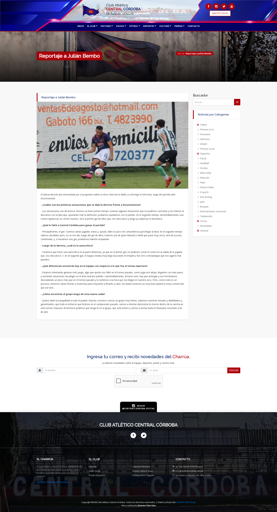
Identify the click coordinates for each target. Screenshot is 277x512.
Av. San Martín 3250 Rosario (189, 466)
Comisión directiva (141, 466)
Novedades (206, 225)
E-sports (204, 192)
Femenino (205, 134)
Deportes (205, 153)
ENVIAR (233, 370)
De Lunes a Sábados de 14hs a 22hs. (194, 475)
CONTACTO (194, 26)
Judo (202, 201)
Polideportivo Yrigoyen (143, 475)
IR (237, 102)
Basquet (204, 206)
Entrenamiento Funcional (213, 211)
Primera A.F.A (207, 129)
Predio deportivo (97, 475)
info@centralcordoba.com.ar (189, 470)
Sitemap (41, 482)
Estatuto (93, 466)
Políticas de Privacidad (58, 482)
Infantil (203, 143)
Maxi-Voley (205, 172)
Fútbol (203, 124)
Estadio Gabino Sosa (142, 470)
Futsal (203, 158)
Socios (203, 221)
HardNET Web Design (186, 502)
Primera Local (207, 148)
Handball (204, 163)
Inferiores (205, 139)
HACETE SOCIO (220, 13)
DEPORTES (148, 26)
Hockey (204, 168)
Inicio (180, 53)
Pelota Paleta (207, 187)
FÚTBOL (133, 26)
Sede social (94, 470)
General (204, 230)
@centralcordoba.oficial (138, 408)
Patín (202, 182)
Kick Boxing (206, 196)
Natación (204, 177)
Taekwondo (206, 216)
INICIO (80, 26)
